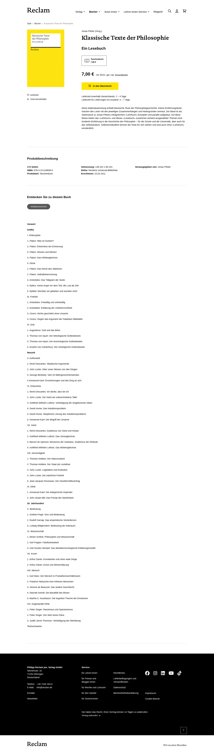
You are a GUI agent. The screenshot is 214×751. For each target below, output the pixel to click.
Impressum (150, 693)
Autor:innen (110, 11)
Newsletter (32, 698)
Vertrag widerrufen (90, 715)
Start (29, 23)
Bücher (93, 11)
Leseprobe (34, 95)
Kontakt (31, 693)
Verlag (78, 11)
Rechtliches (119, 673)
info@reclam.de (44, 687)
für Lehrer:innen (89, 673)
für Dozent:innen (90, 698)
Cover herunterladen (38, 99)
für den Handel (89, 693)
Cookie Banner (152, 699)
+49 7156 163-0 (45, 684)
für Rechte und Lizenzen (94, 687)
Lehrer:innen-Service (135, 11)
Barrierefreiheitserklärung (125, 693)
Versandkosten (121, 75)
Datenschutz (119, 687)
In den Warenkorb (102, 86)
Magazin (158, 11)
